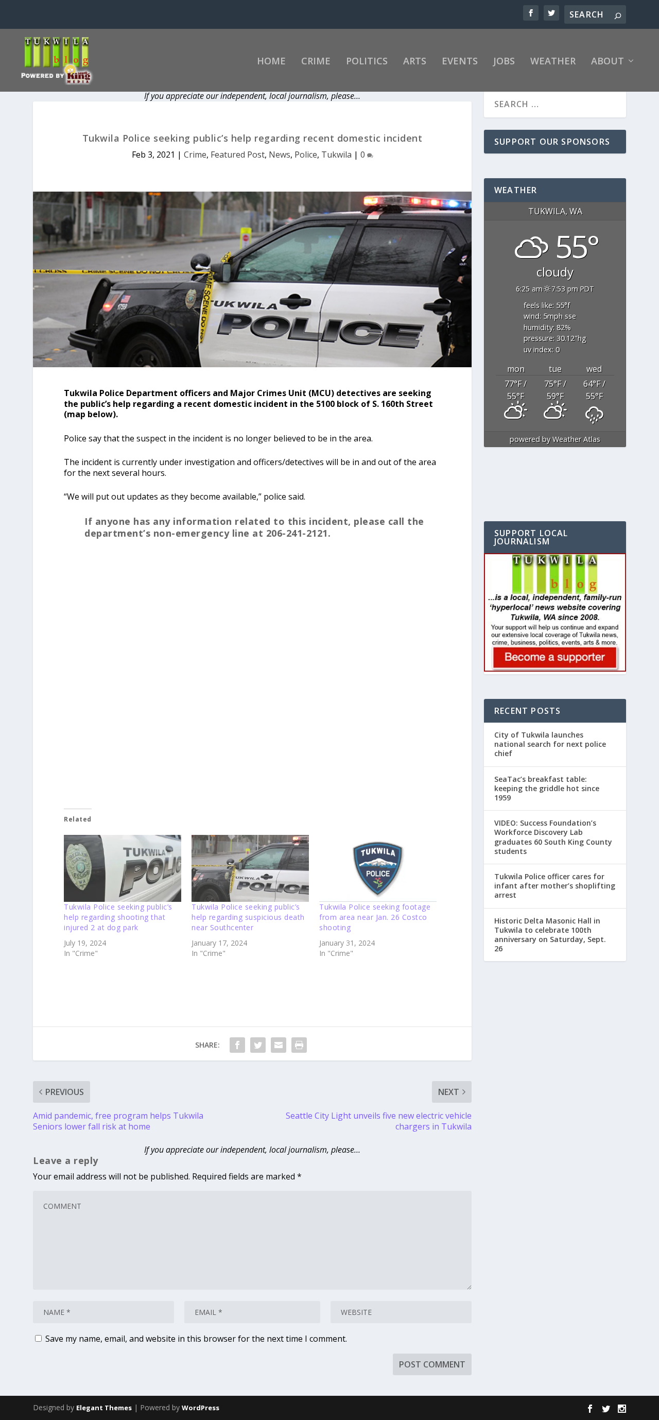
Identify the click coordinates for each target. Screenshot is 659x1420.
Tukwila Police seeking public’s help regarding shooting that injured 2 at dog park (118, 917)
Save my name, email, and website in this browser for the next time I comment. (196, 1338)
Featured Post (238, 154)
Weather (553, 62)
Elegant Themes (104, 1407)
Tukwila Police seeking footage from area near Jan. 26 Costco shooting (374, 917)
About (607, 62)
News (279, 154)
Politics (367, 62)
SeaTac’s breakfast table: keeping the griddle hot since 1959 (546, 788)
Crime (316, 62)
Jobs (504, 62)
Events (460, 62)
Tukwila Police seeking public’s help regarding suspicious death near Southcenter (248, 917)
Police (305, 154)
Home (271, 62)
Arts (414, 62)
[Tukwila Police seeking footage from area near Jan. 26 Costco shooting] (378, 868)
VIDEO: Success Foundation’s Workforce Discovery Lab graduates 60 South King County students (553, 837)
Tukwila (336, 154)
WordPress (200, 1407)
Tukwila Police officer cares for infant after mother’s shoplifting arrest (554, 885)
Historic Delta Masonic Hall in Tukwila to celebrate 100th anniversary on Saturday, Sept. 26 (550, 935)
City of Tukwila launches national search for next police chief (550, 744)
